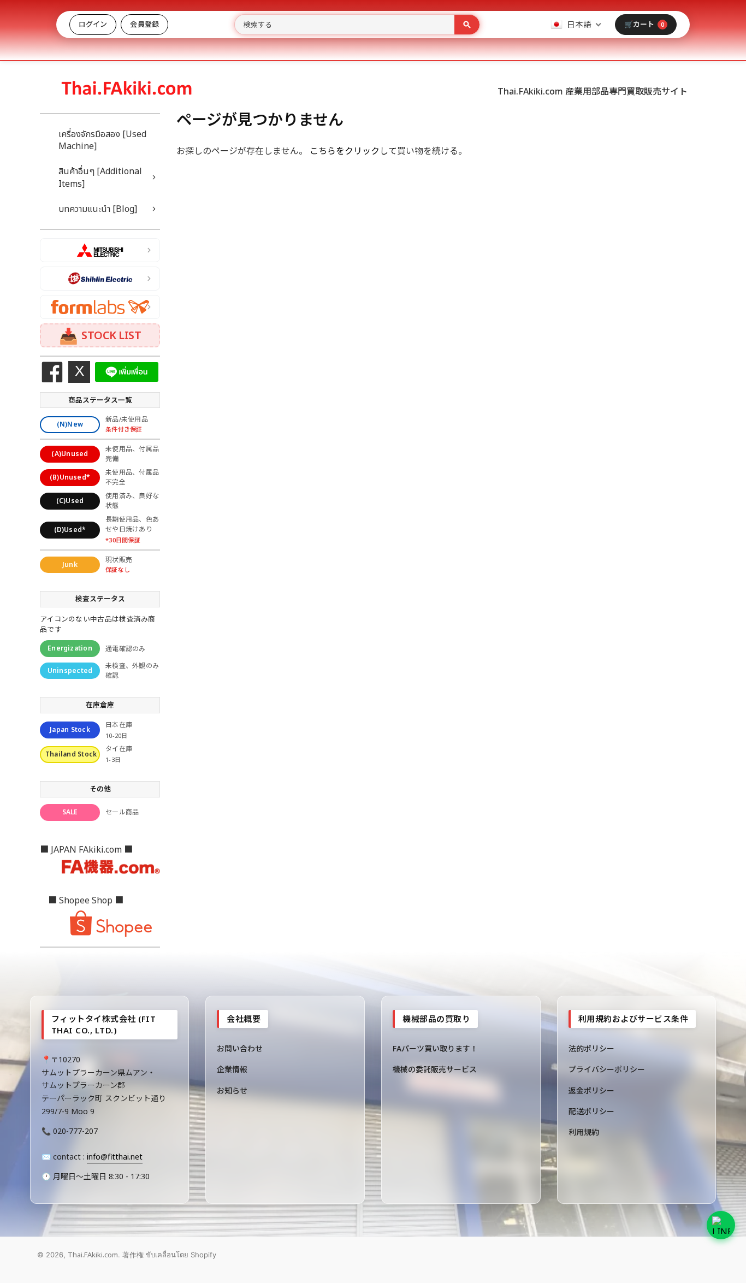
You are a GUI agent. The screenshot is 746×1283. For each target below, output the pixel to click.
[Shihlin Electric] (100, 279)
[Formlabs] (100, 307)
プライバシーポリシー (607, 1069)
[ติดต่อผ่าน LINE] (721, 1225)
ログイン (93, 24)
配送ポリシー (591, 1111)
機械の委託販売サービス (435, 1069)
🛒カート (644, 24)
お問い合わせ (240, 1048)
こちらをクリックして (353, 151)
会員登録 (144, 24)
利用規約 (584, 1132)
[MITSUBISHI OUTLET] (100, 250)
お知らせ (232, 1090)
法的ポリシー (591, 1048)
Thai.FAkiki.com (93, 1255)
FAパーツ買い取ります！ (435, 1048)
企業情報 (232, 1069)
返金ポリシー (591, 1090)
